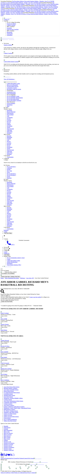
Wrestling (9, 133)
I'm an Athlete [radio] (11, 273)
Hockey (9, 119)
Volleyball (9, 130)
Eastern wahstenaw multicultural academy (14, 406)
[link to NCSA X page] (11, 455)
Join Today (6, 254)
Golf (8, 116)
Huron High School (9, 391)
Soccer (8, 123)
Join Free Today (8, 233)
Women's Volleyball (9, 450)
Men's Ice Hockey (8, 433)
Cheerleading (10, 157)
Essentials (9, 28)
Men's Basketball (8, 430)
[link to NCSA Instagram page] (4, 455)
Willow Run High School (10, 420)
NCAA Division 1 (11, 166)
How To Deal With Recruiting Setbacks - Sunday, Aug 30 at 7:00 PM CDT (22, 2)
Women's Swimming (9, 447)
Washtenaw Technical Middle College (13, 398)
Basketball (9, 110)
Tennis (8, 127)
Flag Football (10, 114)
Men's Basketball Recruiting (12, 278)
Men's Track (7, 439)
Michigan (22, 278)
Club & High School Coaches (11, 61)
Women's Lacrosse (8, 444)
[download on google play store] (44, 462)
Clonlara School (8, 399)
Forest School (7, 418)
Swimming (9, 126)
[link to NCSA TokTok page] (6, 455)
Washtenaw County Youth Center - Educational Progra (17, 408)
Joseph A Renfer (5, 324)
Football (9, 138)
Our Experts (14, 458)
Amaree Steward (5, 340)
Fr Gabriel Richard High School (12, 392)
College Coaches (11, 25)
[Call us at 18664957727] (7, 37)
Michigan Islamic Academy (10, 388)
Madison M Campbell (6, 368)
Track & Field (10, 128)
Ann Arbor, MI (30, 278)
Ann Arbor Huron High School (11, 387)
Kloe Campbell (4, 351)
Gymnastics (10, 117)
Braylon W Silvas (5, 346)
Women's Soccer (8, 446)
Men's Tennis (7, 437)
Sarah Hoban (4, 330)
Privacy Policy (10, 472)
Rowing (9, 121)
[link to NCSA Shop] (7, 18)
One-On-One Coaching (13, 29)
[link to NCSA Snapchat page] (13, 455)
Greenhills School (8, 394)
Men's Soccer (7, 436)
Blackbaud (9, 32)
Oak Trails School (8, 396)
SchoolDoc (9, 35)
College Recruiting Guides (13, 83)
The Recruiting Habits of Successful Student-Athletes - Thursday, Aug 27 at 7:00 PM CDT (27, 3)
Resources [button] (6, 249)
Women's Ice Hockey (9, 443)
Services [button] (6, 247)
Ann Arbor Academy (9, 405)
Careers (25, 458)
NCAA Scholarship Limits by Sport (16, 257)
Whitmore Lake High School (11, 412)
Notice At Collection (19, 472)
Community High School (10, 402)
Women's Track (7, 448)
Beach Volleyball (11, 111)
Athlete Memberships (12, 262)
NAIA (8, 176)
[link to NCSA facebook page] (2, 455)
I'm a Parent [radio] (4, 273)
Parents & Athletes (11, 23)
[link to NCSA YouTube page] (9, 455)
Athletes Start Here (15, 276)
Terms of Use (4, 472)
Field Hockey (10, 113)
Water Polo (9, 131)
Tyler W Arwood (5, 363)
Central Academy (8, 404)
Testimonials (8, 458)
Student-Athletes (8, 45)
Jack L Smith (4, 318)
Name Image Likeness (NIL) (14, 264)
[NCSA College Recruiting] (8, 39)
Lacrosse (9, 120)
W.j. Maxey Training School (11, 411)
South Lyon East (8, 415)
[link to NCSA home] (3, 453)
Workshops (9, 263)
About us (3, 458)
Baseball (9, 136)
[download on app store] (36, 462)
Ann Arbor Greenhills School (11, 389)
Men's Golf (6, 431)
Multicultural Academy (9, 409)
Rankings (9, 178)
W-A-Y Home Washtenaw (10, 419)
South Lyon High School (10, 413)
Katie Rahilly (4, 357)
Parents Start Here (5, 276)
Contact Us (6, 19)
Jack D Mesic (4, 374)
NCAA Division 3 (11, 175)
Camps (5, 231)
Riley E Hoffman (5, 380)
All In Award (30, 458)
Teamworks (10, 33)
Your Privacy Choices (30, 472)
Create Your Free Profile (6, 301)
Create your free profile (35, 297)
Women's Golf (7, 441)
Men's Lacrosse (7, 434)
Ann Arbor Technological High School (13, 401)
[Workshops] (7, 76)
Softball (9, 124)
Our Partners (20, 458)
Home (2, 278)
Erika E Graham (5, 313)
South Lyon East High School (11, 416)
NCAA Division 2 (11, 173)
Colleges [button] (6, 250)
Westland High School (9, 395)
